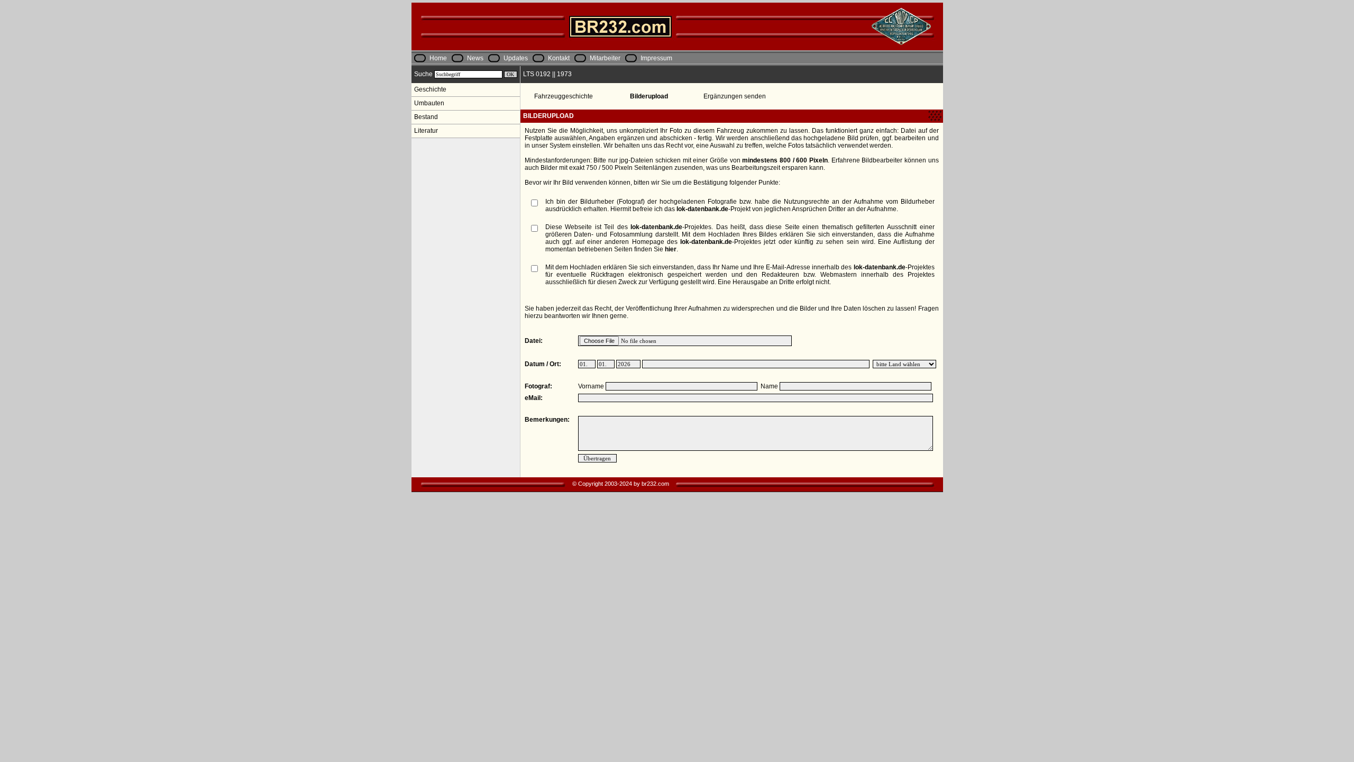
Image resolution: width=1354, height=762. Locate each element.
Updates (516, 58)
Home (438, 58)
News (475, 58)
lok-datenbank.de (702, 209)
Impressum (656, 58)
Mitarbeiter (605, 58)
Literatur (426, 130)
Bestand (426, 117)
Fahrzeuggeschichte (563, 96)
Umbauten (429, 103)
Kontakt (559, 58)
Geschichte (430, 89)
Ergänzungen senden (734, 96)
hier (670, 249)
